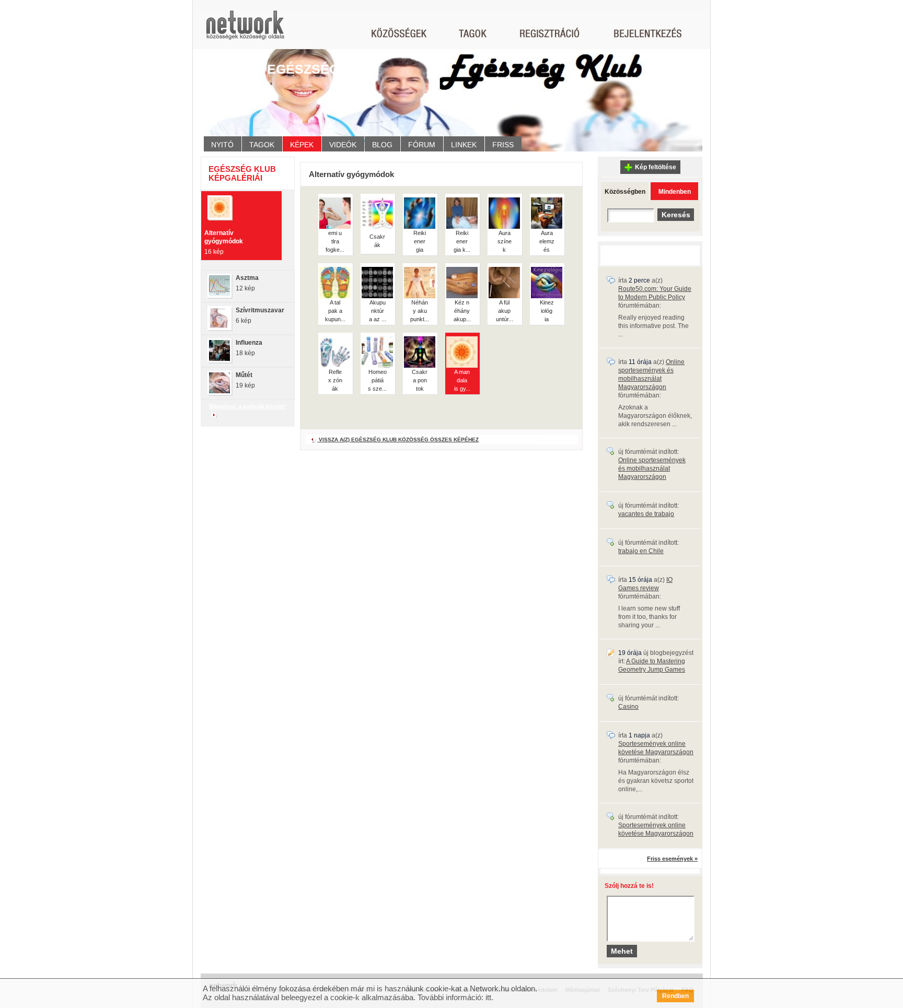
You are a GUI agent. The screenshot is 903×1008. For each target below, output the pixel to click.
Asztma (247, 278)
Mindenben (674, 191)
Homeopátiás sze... (377, 380)
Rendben (675, 996)
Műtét (244, 375)
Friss (503, 144)
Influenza (249, 342)
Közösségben (625, 191)
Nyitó (222, 144)
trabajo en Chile (641, 551)
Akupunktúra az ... (377, 310)
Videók (342, 144)
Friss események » (672, 858)
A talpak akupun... (335, 310)
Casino (628, 706)
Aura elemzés (546, 241)
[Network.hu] (245, 30)
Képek (302, 144)
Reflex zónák (335, 380)
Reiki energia (419, 241)
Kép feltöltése (655, 167)
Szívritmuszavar (260, 310)
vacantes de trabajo (646, 514)
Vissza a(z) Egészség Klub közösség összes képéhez (398, 439)
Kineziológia (547, 310)
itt (488, 997)
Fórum (421, 144)
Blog (382, 144)
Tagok (261, 144)
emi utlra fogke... (335, 241)
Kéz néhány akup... (462, 310)
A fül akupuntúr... (504, 310)
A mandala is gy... (462, 380)
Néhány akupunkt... (419, 310)
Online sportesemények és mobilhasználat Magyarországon (652, 468)
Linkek (464, 144)
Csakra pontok (419, 380)
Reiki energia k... (462, 241)
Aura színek (504, 241)
